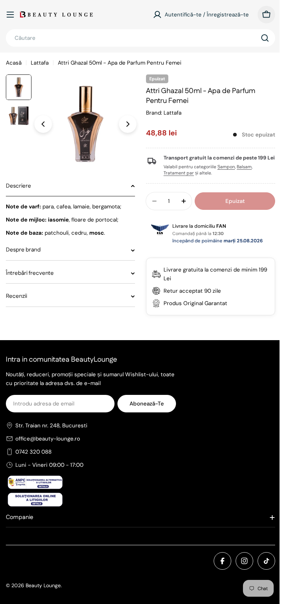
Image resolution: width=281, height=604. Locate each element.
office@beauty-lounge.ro (47, 445)
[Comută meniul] (10, 14)
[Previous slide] (43, 124)
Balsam (241, 173)
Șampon (223, 173)
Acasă (14, 62)
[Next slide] (127, 124)
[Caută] (265, 38)
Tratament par (176, 179)
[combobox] (140, 38)
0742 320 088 (33, 458)
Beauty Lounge (43, 591)
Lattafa (40, 62)
